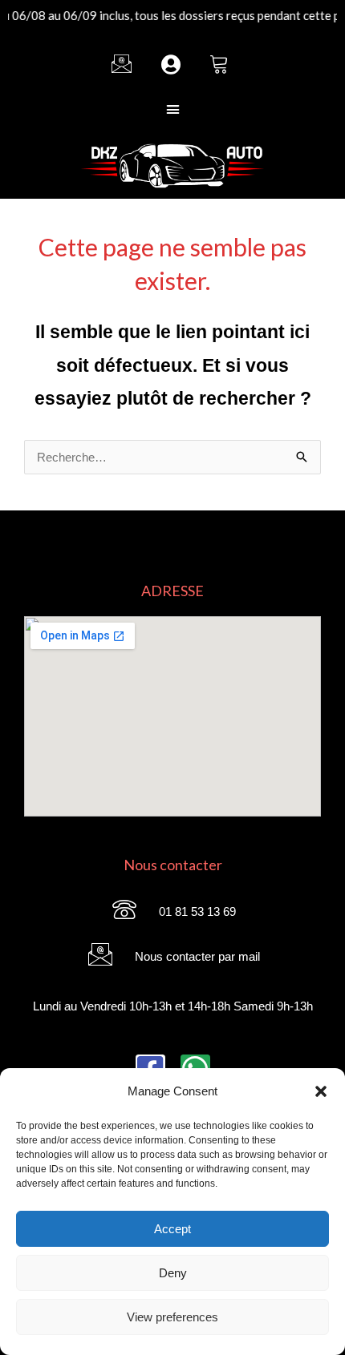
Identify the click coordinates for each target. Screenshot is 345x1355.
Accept (172, 1229)
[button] (321, 1091)
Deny (173, 1273)
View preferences (172, 1317)
